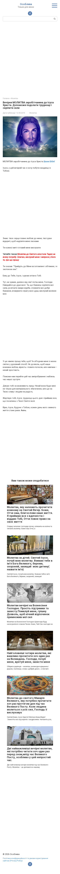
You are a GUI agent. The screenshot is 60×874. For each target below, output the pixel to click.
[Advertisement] (30, 59)
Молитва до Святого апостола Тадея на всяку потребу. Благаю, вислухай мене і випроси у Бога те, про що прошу (29, 257)
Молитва (33, 113)
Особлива (26, 4)
